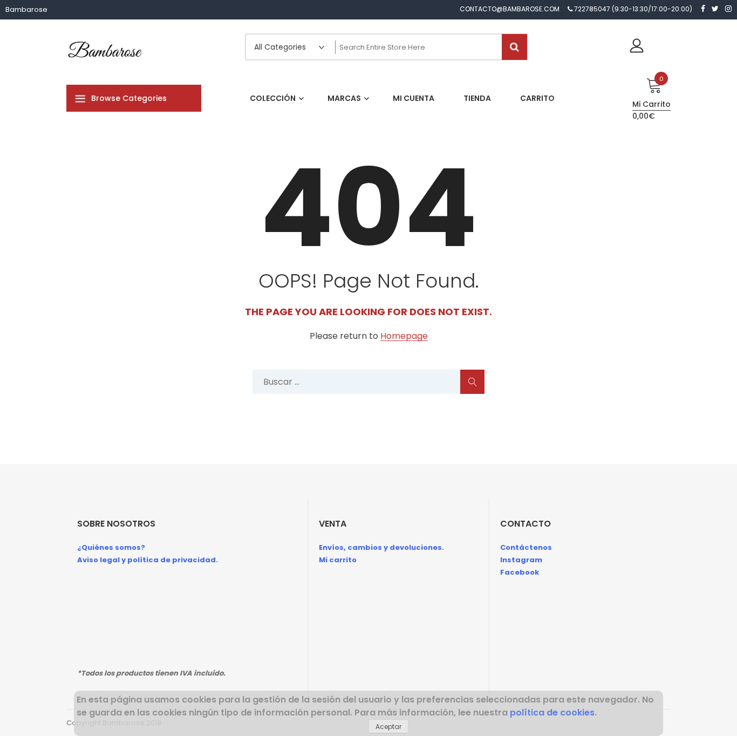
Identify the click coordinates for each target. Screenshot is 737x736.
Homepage (404, 336)
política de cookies (552, 712)
